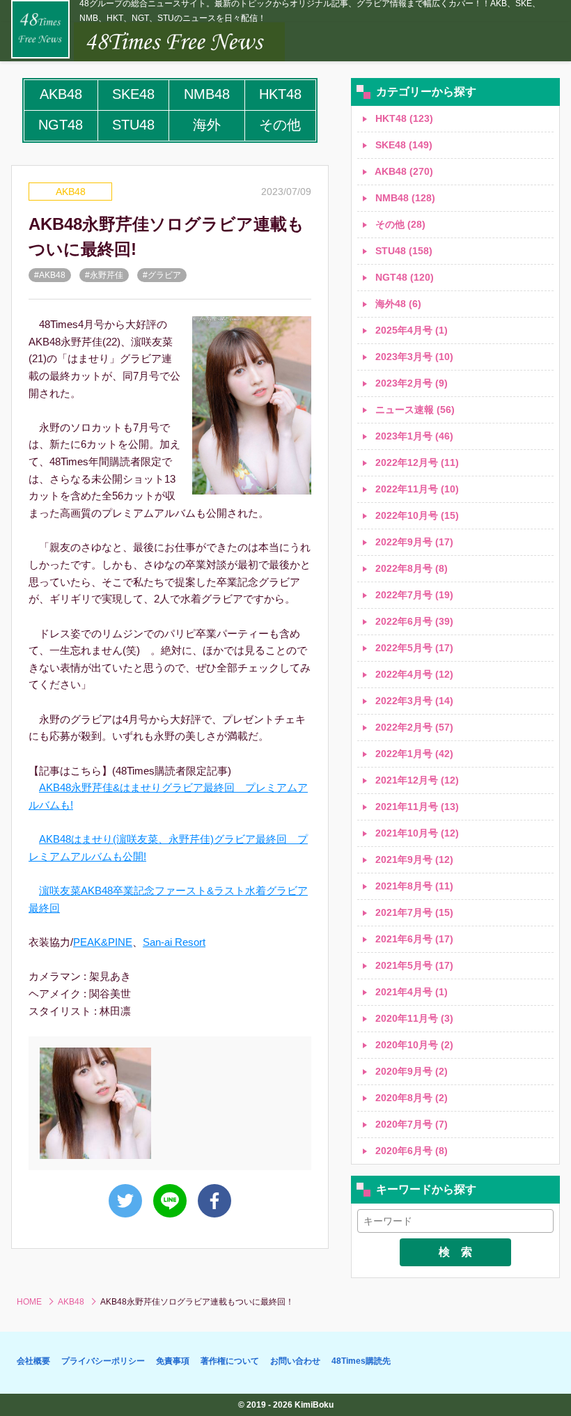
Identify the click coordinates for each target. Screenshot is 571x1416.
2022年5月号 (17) (413, 647)
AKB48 (71, 191)
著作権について (230, 1361)
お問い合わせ (295, 1361)
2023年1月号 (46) (413, 436)
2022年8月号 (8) (410, 568)
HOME (29, 1302)
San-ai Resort (174, 942)
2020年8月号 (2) (410, 1097)
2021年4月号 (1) (410, 991)
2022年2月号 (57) (413, 727)
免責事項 (172, 1361)
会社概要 (33, 1361)
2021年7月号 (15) (413, 912)
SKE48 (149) (402, 144)
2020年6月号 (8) (410, 1150)
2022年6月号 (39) (413, 621)
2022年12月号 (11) (416, 462)
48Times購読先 (361, 1361)
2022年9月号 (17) (413, 541)
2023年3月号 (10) (413, 356)
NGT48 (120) (403, 277)
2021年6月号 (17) (413, 938)
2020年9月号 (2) (410, 1071)
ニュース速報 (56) (414, 409)
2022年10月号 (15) (416, 515)
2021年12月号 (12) (416, 780)
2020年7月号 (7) (410, 1124)
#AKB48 (49, 275)
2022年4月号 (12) (413, 674)
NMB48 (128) (404, 197)
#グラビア (162, 275)
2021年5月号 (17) (413, 965)
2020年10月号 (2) (413, 1044)
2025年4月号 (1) (410, 330)
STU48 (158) (402, 250)
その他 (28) (399, 224)
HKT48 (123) (403, 118)
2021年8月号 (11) (413, 886)
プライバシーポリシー (103, 1361)
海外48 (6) (397, 303)
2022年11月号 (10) (416, 489)
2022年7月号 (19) (413, 594)
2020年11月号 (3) (413, 1018)
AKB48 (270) (403, 171)
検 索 (455, 1252)
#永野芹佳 (104, 275)
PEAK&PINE (102, 942)
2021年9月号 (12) (413, 859)
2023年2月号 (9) (410, 383)
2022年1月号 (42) (413, 753)
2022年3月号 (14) (413, 700)
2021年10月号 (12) (416, 833)
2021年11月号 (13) (416, 806)
